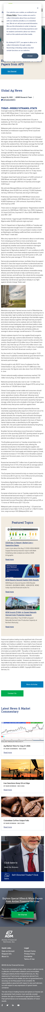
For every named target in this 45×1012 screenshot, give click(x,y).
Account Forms (30, 951)
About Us (5, 956)
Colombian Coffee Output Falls (16, 820)
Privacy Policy (29, 954)
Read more (9, 559)
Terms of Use (29, 959)
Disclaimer (28, 956)
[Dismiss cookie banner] (37, 8)
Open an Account (8, 951)
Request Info (7, 954)
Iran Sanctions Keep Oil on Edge (17, 783)
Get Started (12, 71)
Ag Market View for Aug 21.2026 (17, 746)
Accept (30, 56)
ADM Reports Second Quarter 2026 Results (22, 580)
